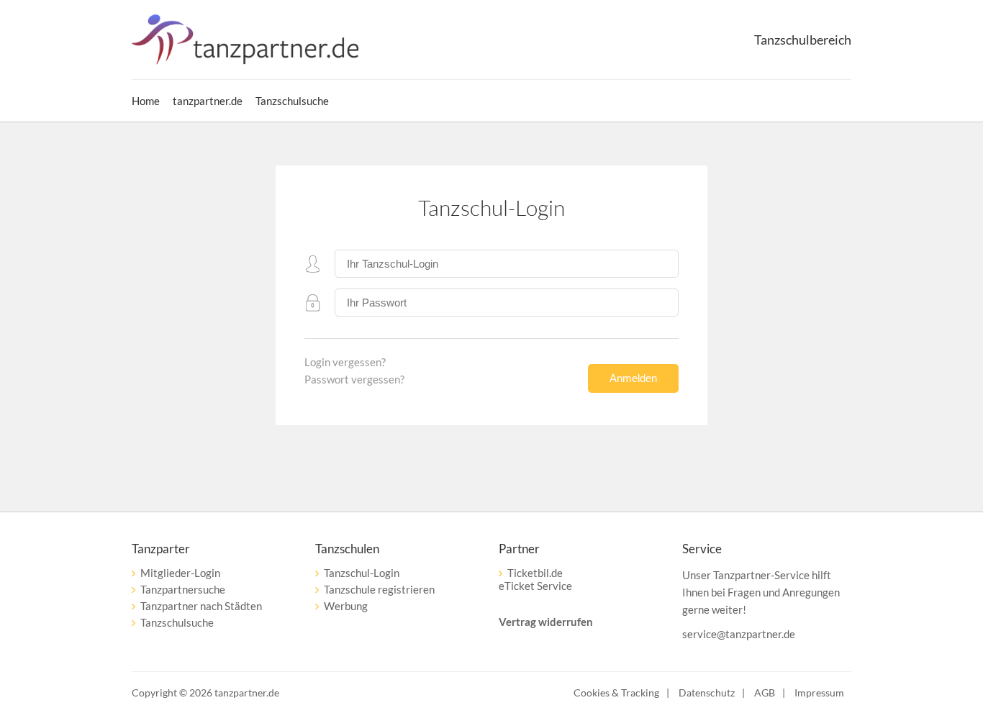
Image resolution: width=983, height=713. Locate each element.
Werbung (346, 605)
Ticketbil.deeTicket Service (535, 579)
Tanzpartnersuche (182, 589)
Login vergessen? (345, 361)
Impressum (819, 692)
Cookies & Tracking (616, 692)
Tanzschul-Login (361, 572)
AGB (764, 692)
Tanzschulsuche (177, 622)
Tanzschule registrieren (379, 589)
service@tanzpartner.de (738, 633)
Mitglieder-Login (180, 572)
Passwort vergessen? (354, 379)
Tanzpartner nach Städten (201, 605)
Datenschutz (707, 692)
